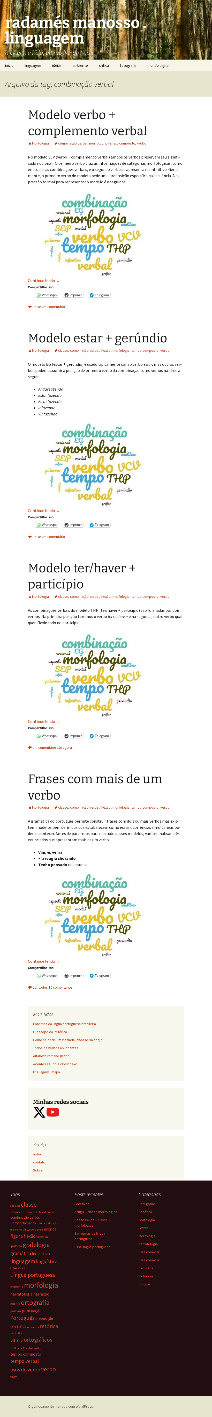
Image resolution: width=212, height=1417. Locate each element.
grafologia (36, 1245)
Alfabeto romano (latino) (52, 1056)
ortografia (35, 1302)
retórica (49, 1326)
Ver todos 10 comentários (53, 987)
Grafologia (147, 1220)
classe (63, 350)
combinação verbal (72, 143)
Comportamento (23, 1223)
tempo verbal (24, 1361)
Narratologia (148, 1244)
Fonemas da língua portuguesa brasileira (64, 1024)
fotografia (128, 65)
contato (39, 1162)
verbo (141, 143)
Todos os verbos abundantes (55, 1048)
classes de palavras (23, 1212)
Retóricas (146, 1276)
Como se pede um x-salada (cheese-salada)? (67, 1040)
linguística (47, 1261)
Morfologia (40, 143)
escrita (50, 1229)
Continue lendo (44, 280)
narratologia (21, 1294)
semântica (16, 1333)
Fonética (145, 1212)
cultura (41, 1223)
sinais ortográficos (31, 1339)
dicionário (16, 1229)
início (9, 65)
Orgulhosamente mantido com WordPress (60, 1406)
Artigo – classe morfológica (95, 1212)
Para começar (149, 1252)
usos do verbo (25, 1369)
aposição (15, 1205)
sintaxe (17, 1347)
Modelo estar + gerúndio (97, 338)
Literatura (17, 1268)
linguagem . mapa (46, 1072)
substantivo (34, 1348)
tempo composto (121, 143)
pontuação (32, 1310)
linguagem (33, 65)
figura (16, 1236)
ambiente (80, 65)
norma (15, 1303)
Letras (143, 1228)
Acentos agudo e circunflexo (55, 1064)
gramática (20, 1253)
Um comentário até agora (52, 747)
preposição (44, 1318)
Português (22, 1317)
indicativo (41, 1253)
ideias (57, 65)
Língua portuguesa (32, 1274)
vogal (14, 1377)
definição (52, 1223)
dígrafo (39, 1229)
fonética (42, 1237)
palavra (15, 1311)
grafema (16, 1246)
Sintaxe (144, 1284)
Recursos (146, 1268)
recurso (18, 1326)
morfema (16, 1287)
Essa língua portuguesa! (92, 1247)
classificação (46, 1212)
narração (41, 1294)
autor (37, 1154)
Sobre (38, 1170)
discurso (28, 1229)
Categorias (147, 1204)
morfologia (97, 143)
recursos (33, 1327)
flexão (106, 350)
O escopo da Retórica (50, 1032)
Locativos (81, 1204)
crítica (104, 65)
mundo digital (158, 65)
